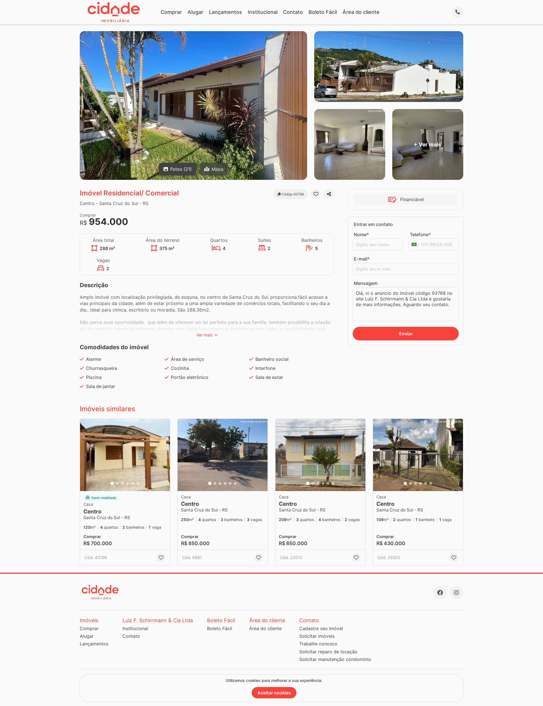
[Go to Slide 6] (137, 483)
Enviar (406, 333)
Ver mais (204, 334)
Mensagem (366, 283)
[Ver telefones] (457, 12)
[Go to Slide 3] (122, 483)
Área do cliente (361, 12)
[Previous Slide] (86, 455)
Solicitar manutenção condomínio (335, 659)
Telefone (420, 234)
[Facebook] (440, 592)
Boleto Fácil (323, 12)
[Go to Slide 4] (127, 483)
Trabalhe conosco (318, 644)
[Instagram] (456, 592)
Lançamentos (225, 12)
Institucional (262, 12)
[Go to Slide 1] (112, 483)
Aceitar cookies (274, 693)
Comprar (171, 12)
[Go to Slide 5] (132, 483)
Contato (293, 12)
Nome (361, 234)
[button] (125, 455)
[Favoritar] (316, 194)
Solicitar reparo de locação (328, 651)
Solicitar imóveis (317, 636)
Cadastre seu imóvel (321, 628)
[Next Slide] (164, 455)
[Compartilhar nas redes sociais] (329, 194)
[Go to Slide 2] (117, 483)
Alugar (195, 12)
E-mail (362, 259)
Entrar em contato (373, 224)
